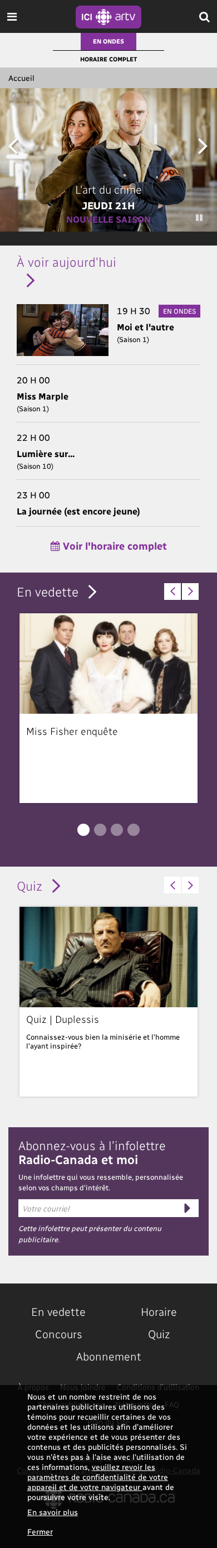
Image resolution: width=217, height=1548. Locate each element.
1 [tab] (83, 830)
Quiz (29, 885)
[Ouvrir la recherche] (204, 16)
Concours (58, 1333)
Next (202, 145)
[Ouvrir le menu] (12, 16)
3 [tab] (117, 830)
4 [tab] (133, 830)
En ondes (108, 41)
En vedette (47, 591)
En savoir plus (52, 1512)
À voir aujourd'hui (66, 261)
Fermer (40, 1531)
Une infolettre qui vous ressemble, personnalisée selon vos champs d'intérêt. (100, 1182)
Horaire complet (108, 59)
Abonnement (108, 1356)
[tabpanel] (108, 708)
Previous (12, 145)
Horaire (159, 1311)
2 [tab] (100, 830)
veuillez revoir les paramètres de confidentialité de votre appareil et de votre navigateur (97, 1477)
